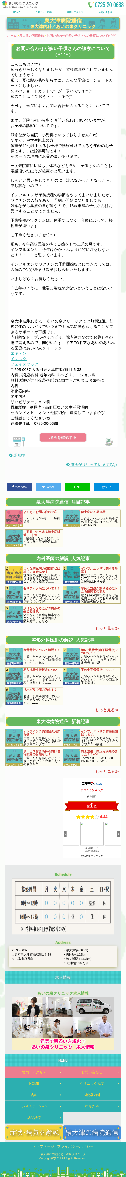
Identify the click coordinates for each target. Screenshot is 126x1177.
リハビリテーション (34, 1106)
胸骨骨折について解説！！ (41, 650)
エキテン (19, 353)
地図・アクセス (75, 12)
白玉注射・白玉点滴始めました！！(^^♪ (99, 752)
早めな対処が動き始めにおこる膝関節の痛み (99, 590)
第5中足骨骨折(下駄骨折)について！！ (100, 651)
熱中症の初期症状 (93, 512)
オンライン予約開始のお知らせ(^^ (41, 733)
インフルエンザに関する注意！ (99, 570)
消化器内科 (91, 1095)
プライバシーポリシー (75, 1146)
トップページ (43, 1146)
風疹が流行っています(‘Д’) (93, 464)
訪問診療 (34, 1118)
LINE (77, 487)
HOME (16, 12)
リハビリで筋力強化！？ (40, 689)
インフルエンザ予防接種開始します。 (99, 733)
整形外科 (92, 1106)
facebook (20, 487)
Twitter (50, 487)
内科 (34, 1095)
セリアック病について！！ (41, 588)
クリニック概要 (43, 12)
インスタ (19, 359)
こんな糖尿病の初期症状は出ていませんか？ (41, 570)
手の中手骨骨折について (98, 669)
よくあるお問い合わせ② (40, 512)
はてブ (106, 487)
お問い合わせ (105, 12)
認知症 (18, 455)
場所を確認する (63, 437)
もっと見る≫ (107, 628)
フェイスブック (25, 364)
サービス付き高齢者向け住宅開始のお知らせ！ (41, 752)
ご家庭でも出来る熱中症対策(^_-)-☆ (41, 533)
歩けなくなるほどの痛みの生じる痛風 (41, 610)
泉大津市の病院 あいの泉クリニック (63, 1154)
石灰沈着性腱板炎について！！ (40, 671)
